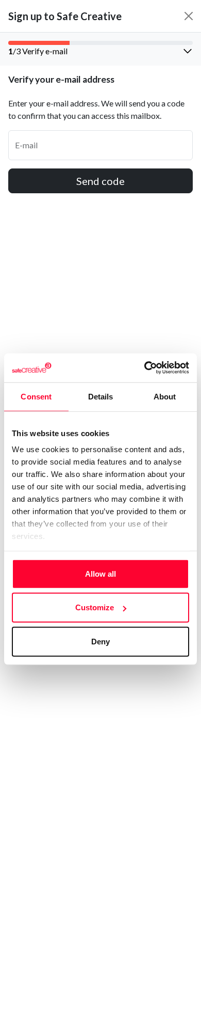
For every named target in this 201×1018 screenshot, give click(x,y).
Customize (94, 607)
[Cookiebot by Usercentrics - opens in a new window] (144, 368)
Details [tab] (100, 396)
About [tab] (165, 396)
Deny (100, 641)
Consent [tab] (36, 396)
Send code (100, 181)
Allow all (100, 573)
